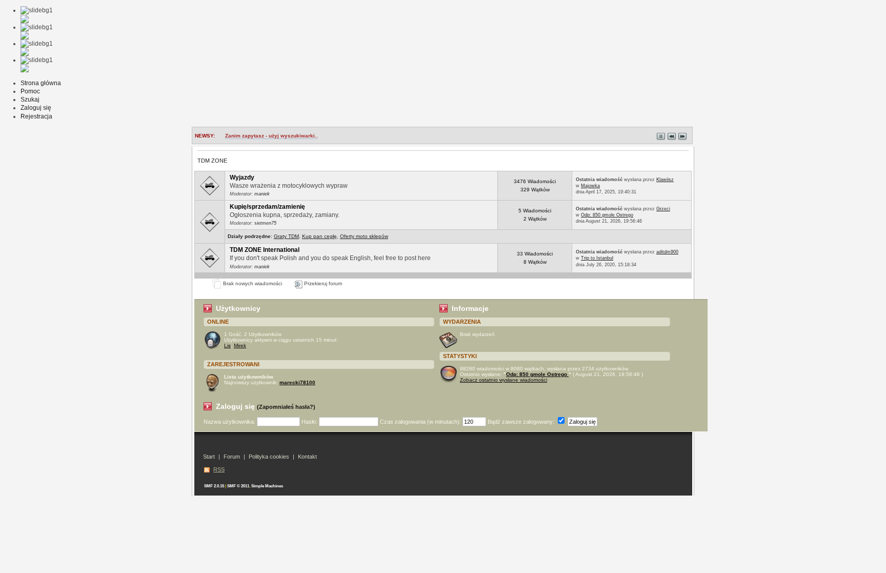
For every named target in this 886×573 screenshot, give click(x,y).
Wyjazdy (242, 177)
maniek (262, 193)
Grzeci (663, 208)
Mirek (240, 345)
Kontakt (307, 456)
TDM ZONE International (264, 249)
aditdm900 (667, 251)
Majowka (590, 185)
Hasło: (310, 422)
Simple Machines (267, 486)
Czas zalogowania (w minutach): (421, 422)
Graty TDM (286, 236)
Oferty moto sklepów (364, 236)
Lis (227, 345)
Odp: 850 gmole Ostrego (607, 215)
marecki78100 (297, 382)
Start (209, 456)
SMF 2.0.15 (214, 486)
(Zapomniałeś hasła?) (286, 407)
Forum (232, 456)
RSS (219, 469)
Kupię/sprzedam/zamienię (267, 206)
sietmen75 (265, 223)
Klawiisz (665, 179)
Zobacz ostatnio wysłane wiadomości (503, 380)
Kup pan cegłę (319, 236)
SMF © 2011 (238, 486)
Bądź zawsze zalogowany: (522, 422)
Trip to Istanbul (597, 258)
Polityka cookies (269, 456)
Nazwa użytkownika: (230, 422)
